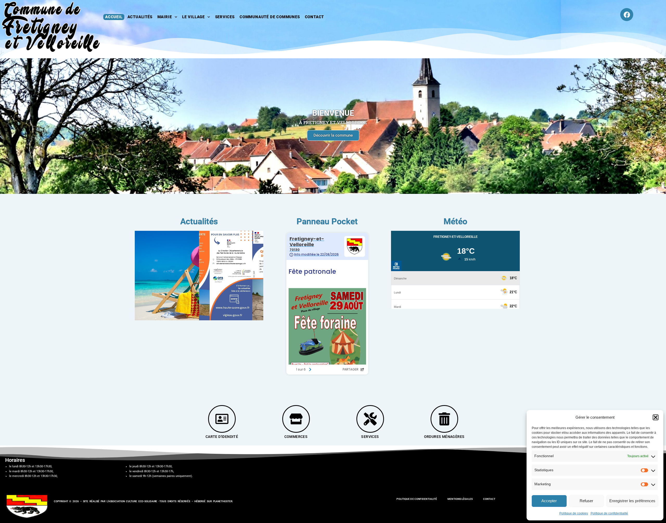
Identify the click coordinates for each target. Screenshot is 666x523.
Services (225, 17)
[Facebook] (626, 14)
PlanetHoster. (223, 501)
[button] (655, 417)
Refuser (586, 501)
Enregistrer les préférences (632, 501)
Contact (314, 17)
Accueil (114, 17)
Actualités (139, 17)
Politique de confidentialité (609, 513)
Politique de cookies (573, 513)
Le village (193, 17)
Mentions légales (460, 499)
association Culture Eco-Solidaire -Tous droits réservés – (151, 501)
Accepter (549, 501)
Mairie (164, 17)
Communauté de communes (270, 17)
